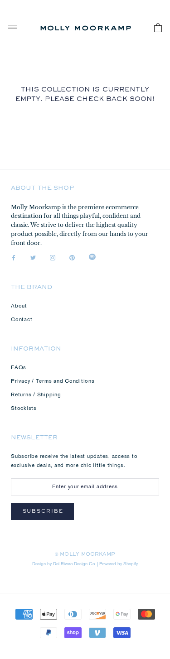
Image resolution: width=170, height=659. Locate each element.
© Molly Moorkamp (85, 555)
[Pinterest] (72, 258)
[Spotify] (92, 258)
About (19, 306)
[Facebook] (13, 258)
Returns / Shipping (36, 395)
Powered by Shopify (118, 564)
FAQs (18, 367)
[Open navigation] (12, 28)
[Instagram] (52, 258)
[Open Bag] (158, 28)
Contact (21, 319)
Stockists (24, 408)
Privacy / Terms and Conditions (53, 381)
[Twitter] (33, 258)
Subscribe (43, 512)
